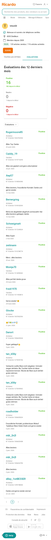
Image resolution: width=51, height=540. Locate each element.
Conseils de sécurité (19, 520)
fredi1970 (11, 288)
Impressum (41, 509)
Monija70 (11, 267)
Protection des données (15, 515)
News (36, 515)
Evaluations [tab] (32, 57)
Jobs (43, 515)
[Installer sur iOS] (16, 526)
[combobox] (25, 12)
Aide (29, 515)
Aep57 (9, 175)
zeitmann (11, 245)
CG (6, 509)
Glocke (10, 310)
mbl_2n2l (11, 435)
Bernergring (12, 199)
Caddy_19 (11, 153)
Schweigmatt (13, 223)
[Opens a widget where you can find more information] (9, 536)
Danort (9, 332)
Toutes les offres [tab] (12, 57)
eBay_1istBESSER (16, 478)
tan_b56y (11, 353)
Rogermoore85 (14, 132)
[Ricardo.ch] (9, 4)
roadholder (12, 411)
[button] (37, 4)
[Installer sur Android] (34, 526)
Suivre (8, 50)
